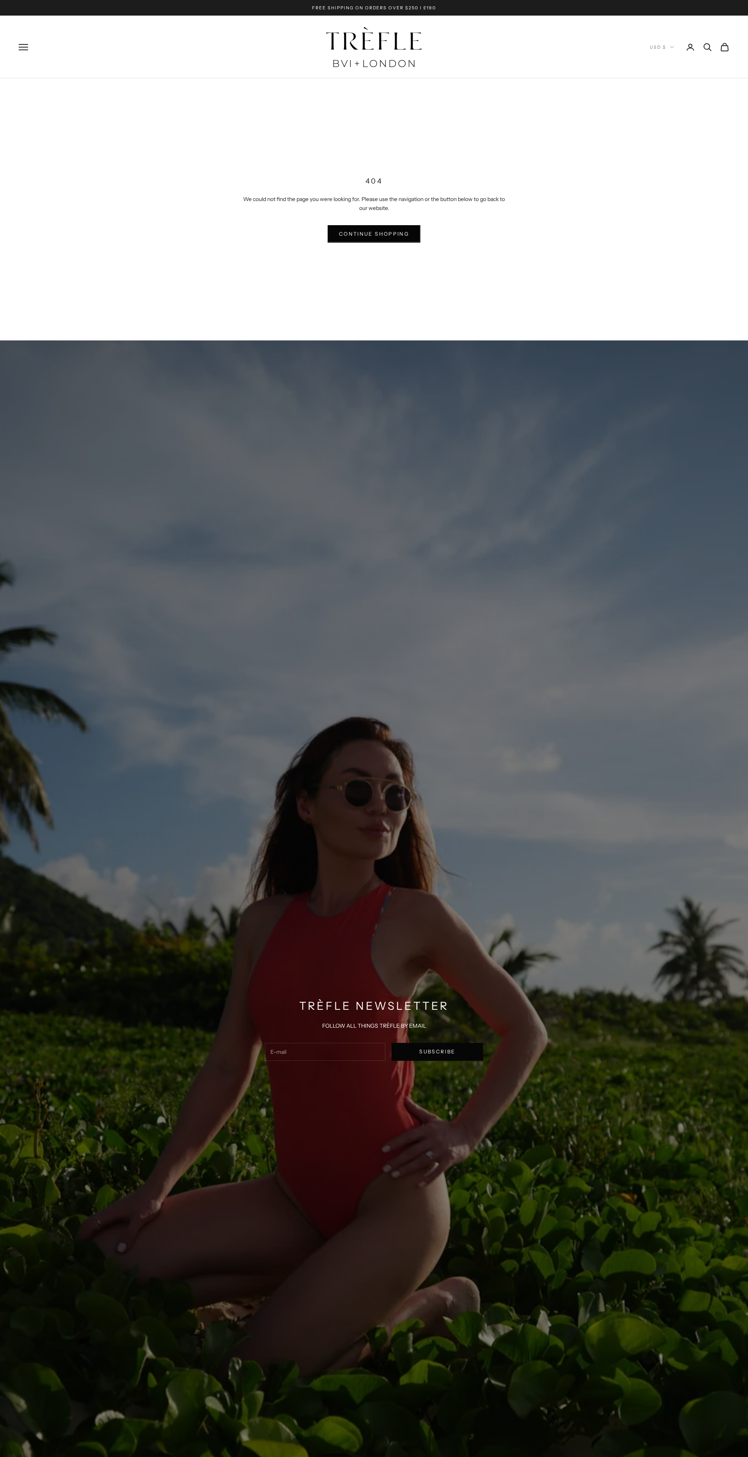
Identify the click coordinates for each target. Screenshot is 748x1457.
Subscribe (437, 1051)
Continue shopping (374, 234)
